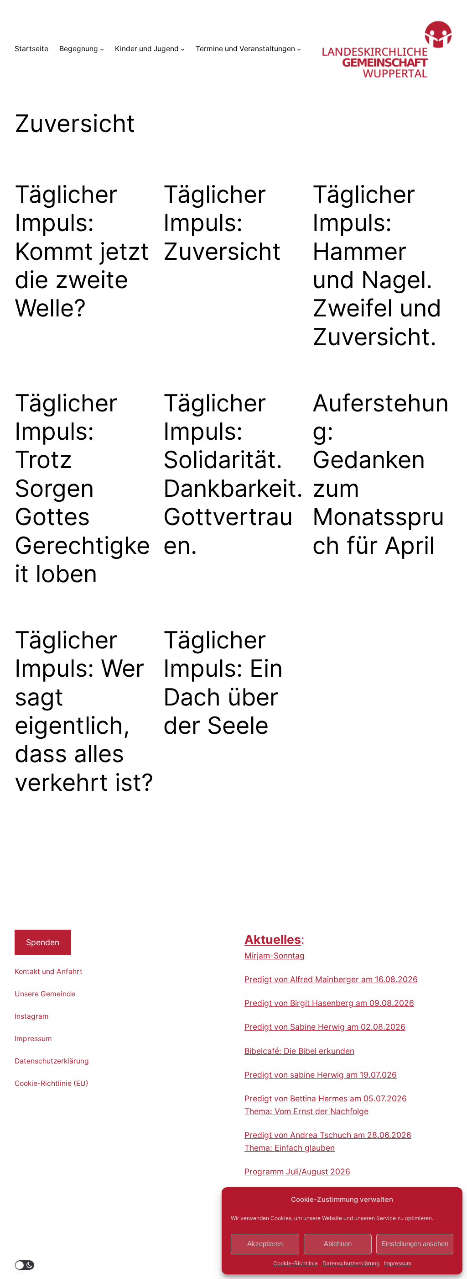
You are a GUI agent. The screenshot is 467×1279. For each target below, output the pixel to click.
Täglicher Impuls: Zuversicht (222, 223)
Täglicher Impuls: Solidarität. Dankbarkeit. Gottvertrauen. (233, 474)
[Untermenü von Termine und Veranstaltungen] (299, 49)
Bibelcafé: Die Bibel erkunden (299, 1051)
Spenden (42, 942)
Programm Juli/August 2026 (297, 1171)
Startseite (31, 48)
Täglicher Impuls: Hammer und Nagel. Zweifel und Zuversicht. (376, 265)
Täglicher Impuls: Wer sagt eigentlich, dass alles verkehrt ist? (84, 711)
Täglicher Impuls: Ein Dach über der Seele (223, 683)
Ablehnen (338, 1243)
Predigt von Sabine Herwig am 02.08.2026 (324, 1027)
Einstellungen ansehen (414, 1243)
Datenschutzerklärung (350, 1263)
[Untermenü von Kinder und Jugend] (183, 49)
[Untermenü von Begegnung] (102, 49)
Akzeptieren (265, 1243)
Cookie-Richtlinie (295, 1263)
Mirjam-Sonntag (274, 955)
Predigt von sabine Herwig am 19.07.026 (320, 1074)
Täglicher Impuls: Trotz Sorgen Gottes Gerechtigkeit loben (82, 488)
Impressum (397, 1263)
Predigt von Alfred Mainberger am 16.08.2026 (331, 979)
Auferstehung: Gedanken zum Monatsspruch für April (380, 474)
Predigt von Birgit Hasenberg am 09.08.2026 (329, 1003)
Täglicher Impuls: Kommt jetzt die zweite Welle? (82, 251)
